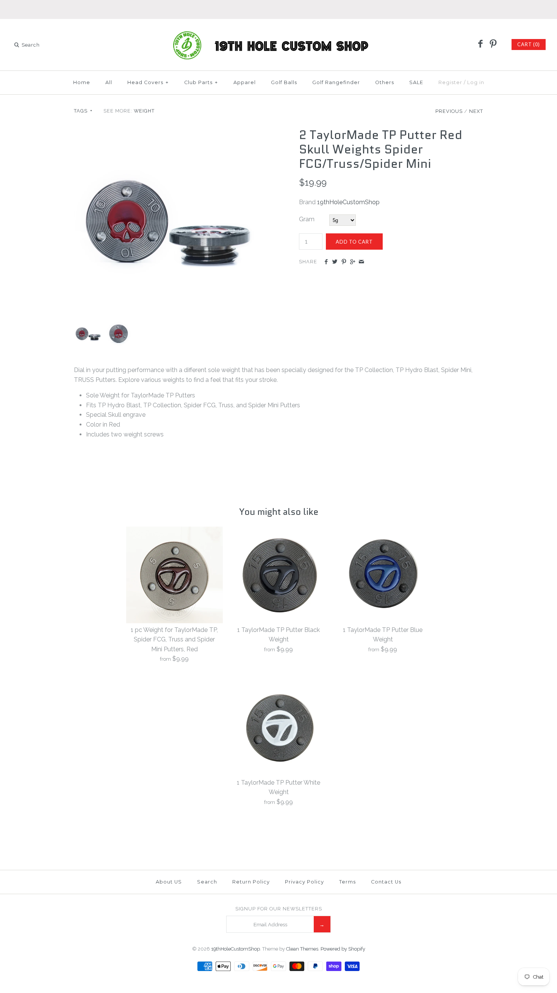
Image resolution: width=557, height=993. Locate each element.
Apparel (244, 82)
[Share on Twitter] (334, 262)
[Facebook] (480, 44)
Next (476, 111)
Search (207, 882)
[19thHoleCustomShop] (278, 31)
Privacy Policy (304, 882)
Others (384, 82)
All (108, 82)
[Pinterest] (493, 44)
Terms (347, 882)
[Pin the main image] (343, 262)
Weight (144, 111)
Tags (83, 111)
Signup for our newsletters (278, 909)
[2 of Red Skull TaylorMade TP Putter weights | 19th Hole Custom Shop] (166, 132)
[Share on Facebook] (326, 262)
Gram (306, 219)
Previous (449, 111)
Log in (475, 82)
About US (169, 882)
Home (81, 82)
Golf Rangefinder (336, 82)
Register (450, 82)
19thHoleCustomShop (348, 202)
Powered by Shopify (343, 949)
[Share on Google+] (352, 262)
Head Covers (148, 82)
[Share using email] (361, 262)
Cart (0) (528, 44)
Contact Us (386, 882)
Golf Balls (284, 82)
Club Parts (201, 82)
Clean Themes (302, 949)
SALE (416, 82)
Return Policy (251, 882)
